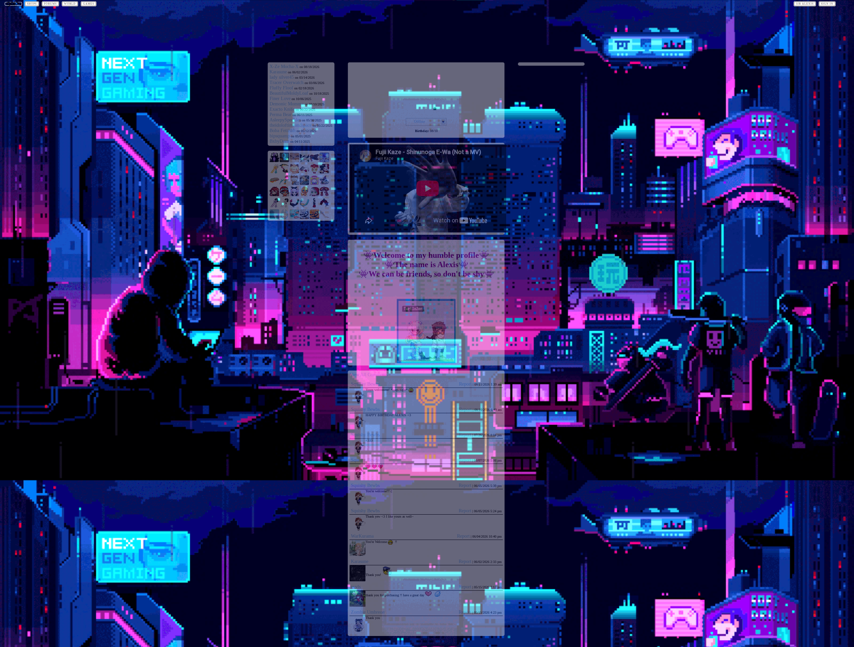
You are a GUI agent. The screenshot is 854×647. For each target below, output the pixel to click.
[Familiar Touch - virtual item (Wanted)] (325, 183)
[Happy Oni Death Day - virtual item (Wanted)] (285, 172)
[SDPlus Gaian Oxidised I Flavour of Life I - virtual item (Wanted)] (275, 194)
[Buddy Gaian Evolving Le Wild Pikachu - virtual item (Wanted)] (295, 160)
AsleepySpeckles (285, 119)
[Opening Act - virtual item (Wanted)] (315, 172)
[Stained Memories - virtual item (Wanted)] (305, 183)
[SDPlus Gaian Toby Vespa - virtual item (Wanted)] (285, 194)
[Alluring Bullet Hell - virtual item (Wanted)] (295, 206)
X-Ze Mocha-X (284, 66)
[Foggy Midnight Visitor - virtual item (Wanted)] (305, 217)
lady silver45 (282, 77)
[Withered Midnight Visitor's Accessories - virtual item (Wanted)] (315, 160)
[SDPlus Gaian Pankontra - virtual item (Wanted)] (305, 194)
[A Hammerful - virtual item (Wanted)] (275, 183)
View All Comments (369, 374)
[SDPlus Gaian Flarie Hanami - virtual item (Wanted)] (315, 194)
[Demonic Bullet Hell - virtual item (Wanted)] (305, 206)
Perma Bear (281, 114)
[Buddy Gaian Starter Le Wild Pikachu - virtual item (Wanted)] (305, 160)
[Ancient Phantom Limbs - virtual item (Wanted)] (325, 160)
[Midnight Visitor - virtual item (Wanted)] (315, 217)
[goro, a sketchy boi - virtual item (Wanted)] (315, 206)
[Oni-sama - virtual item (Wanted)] (285, 206)
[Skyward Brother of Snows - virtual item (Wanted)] (325, 217)
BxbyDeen (279, 141)
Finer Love (280, 98)
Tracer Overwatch (287, 82)
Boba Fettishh (283, 130)
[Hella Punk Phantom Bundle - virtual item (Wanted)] (315, 183)
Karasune (278, 71)
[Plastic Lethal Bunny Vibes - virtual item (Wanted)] (285, 217)
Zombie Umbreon (368, 612)
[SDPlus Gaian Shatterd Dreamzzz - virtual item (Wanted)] (275, 160)
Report (465, 384)
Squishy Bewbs (365, 384)
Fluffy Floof (281, 87)
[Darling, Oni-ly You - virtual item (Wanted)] (325, 206)
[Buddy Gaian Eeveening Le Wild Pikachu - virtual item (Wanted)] (285, 160)
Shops (32, 3)
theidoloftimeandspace (291, 125)
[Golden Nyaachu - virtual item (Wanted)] (295, 172)
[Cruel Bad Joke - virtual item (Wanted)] (325, 172)
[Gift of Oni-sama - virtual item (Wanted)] (325, 194)
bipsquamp (280, 135)
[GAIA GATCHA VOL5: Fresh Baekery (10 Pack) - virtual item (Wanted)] (295, 183)
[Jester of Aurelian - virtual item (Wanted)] (305, 172)
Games (88, 3)
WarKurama (362, 536)
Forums (50, 3)
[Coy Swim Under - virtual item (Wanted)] (295, 217)
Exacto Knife (282, 109)
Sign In (827, 3)
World (70, 3)
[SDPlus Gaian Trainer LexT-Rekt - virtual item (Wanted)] (295, 194)
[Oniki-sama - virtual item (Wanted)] (275, 172)
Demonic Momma (287, 103)
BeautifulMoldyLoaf (289, 93)
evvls (356, 586)
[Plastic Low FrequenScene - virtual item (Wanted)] (275, 217)
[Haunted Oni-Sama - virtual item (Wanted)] (275, 206)
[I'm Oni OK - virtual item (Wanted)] (285, 183)
